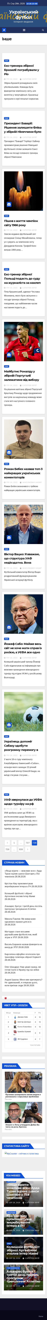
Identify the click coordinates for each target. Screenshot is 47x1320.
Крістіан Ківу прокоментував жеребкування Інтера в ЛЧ (19, 1221)
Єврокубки (11, 1181)
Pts (39, 1013)
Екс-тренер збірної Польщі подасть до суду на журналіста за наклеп (22, 279)
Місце (8, 1013)
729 (7, 849)
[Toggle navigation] (24, 30)
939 (21, 849)
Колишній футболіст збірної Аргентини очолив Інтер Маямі (23, 1250)
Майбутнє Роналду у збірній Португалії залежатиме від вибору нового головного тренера (21, 380)
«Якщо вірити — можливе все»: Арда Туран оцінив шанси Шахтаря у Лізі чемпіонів (23, 874)
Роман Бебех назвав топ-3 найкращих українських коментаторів (23, 473)
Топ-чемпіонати (13, 1268)
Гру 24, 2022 (11, 79)
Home (41, 1316)
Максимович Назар (32, 482)
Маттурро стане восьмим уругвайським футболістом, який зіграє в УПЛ (21, 935)
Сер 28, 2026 (14, 1203)
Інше (6, 60)
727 (28, 842)
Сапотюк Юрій (29, 79)
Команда (16, 1013)
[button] (43, 30)
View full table (35, 1045)
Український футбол (23, 14)
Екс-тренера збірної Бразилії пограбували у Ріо (21, 70)
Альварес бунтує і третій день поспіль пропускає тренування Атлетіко (23, 1276)
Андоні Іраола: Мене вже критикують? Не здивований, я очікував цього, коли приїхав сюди (23, 983)
